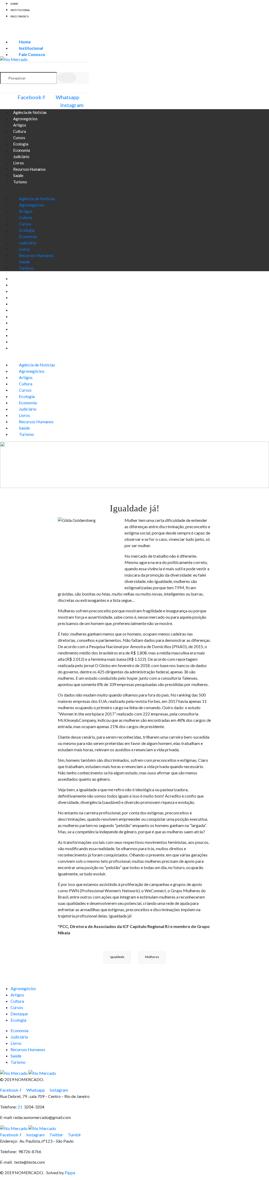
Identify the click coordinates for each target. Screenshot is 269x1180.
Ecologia (27, 230)
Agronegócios (31, 204)
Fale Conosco (20, 16)
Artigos (26, 211)
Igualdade (117, 957)
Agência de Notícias (37, 198)
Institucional (20, 10)
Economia (28, 236)
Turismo (20, 181)
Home (14, 3)
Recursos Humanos (29, 169)
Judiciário (28, 242)
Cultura (25, 217)
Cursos (25, 223)
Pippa (70, 1172)
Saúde (24, 261)
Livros (24, 248)
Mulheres (152, 957)
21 (21, 1106)
